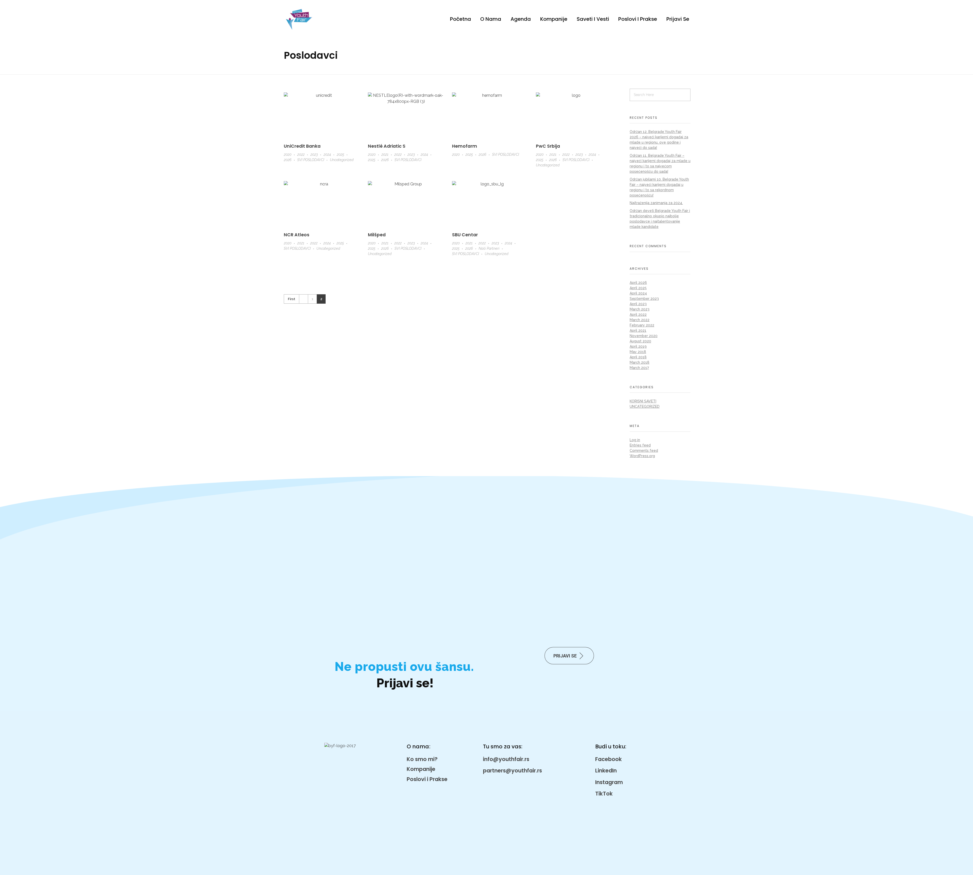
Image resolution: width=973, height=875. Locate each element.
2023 (314, 154)
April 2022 (638, 315)
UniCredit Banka (302, 146)
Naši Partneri (489, 248)
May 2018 (638, 352)
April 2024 (638, 293)
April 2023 (638, 304)
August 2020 (640, 341)
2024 (327, 154)
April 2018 (638, 357)
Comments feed (644, 451)
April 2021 (638, 330)
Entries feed (640, 445)
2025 (340, 154)
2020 (287, 154)
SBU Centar (465, 235)
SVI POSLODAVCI (310, 160)
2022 (301, 154)
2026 (287, 160)
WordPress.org (642, 456)
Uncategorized (341, 160)
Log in (635, 440)
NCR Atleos (296, 235)
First (291, 299)
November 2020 (644, 336)
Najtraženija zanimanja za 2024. (656, 203)
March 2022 (639, 320)
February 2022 (642, 325)
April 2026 (638, 283)
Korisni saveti (643, 401)
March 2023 (639, 309)
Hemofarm (464, 146)
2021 (384, 154)
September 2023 (644, 299)
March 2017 (639, 368)
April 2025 (638, 288)
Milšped (377, 235)
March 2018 (639, 362)
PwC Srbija (548, 146)
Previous (303, 299)
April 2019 (638, 346)
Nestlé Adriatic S (386, 146)
